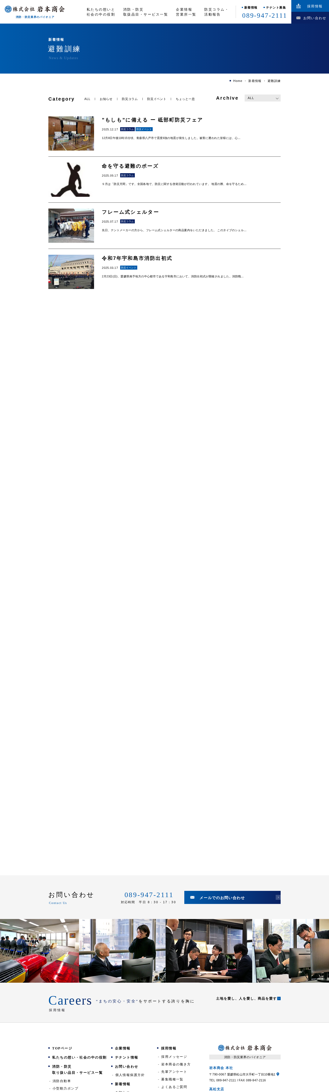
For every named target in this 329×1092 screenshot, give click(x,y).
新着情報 (251, 7)
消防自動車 (62, 1081)
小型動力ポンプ (65, 1088)
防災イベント (156, 99)
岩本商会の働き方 (176, 1064)
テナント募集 (276, 7)
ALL (87, 99)
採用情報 (169, 1048)
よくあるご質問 (174, 1087)
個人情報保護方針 (130, 1075)
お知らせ (106, 99)
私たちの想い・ (79, 1057)
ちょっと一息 (185, 99)
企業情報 (123, 1048)
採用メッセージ (174, 1057)
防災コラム (130, 99)
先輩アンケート (174, 1072)
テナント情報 (126, 1057)
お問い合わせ (126, 1066)
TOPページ (62, 1048)
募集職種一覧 (172, 1079)
